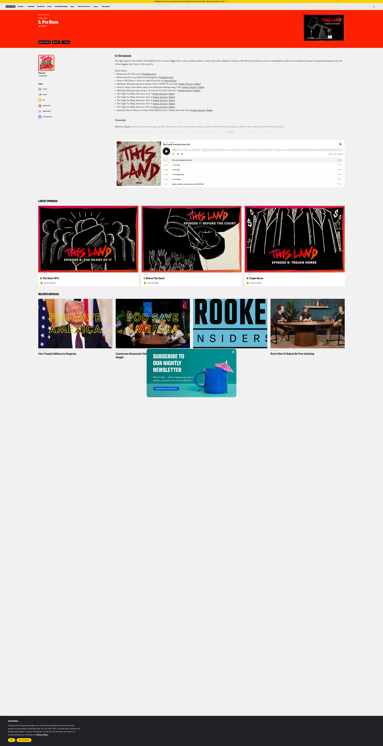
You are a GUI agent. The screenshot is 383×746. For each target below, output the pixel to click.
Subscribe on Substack (166, 388)
